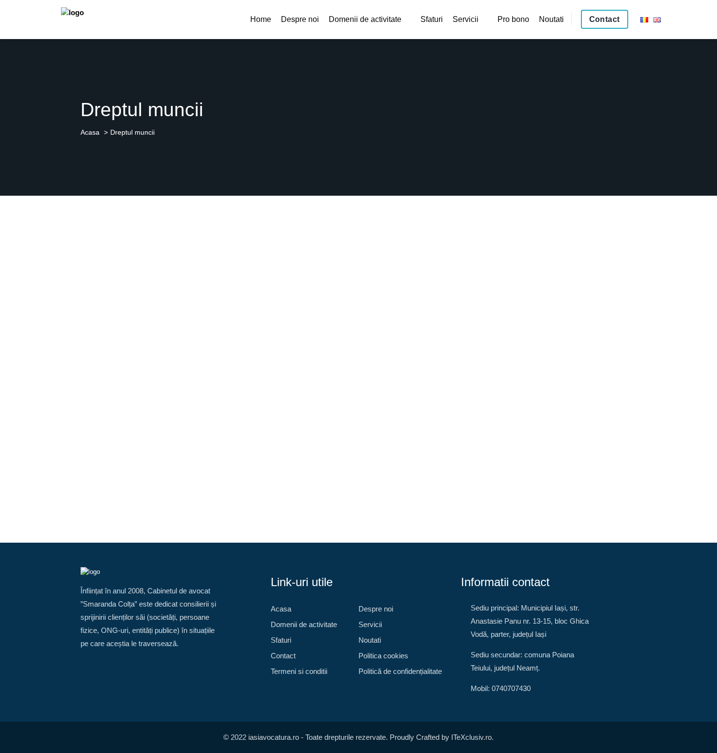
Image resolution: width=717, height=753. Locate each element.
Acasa (90, 132)
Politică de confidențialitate (400, 671)
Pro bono (513, 19)
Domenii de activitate (365, 19)
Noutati (551, 19)
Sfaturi (431, 19)
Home (260, 19)
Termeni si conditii (299, 671)
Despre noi (300, 19)
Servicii (465, 19)
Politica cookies (383, 655)
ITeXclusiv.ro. (472, 737)
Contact (604, 19)
